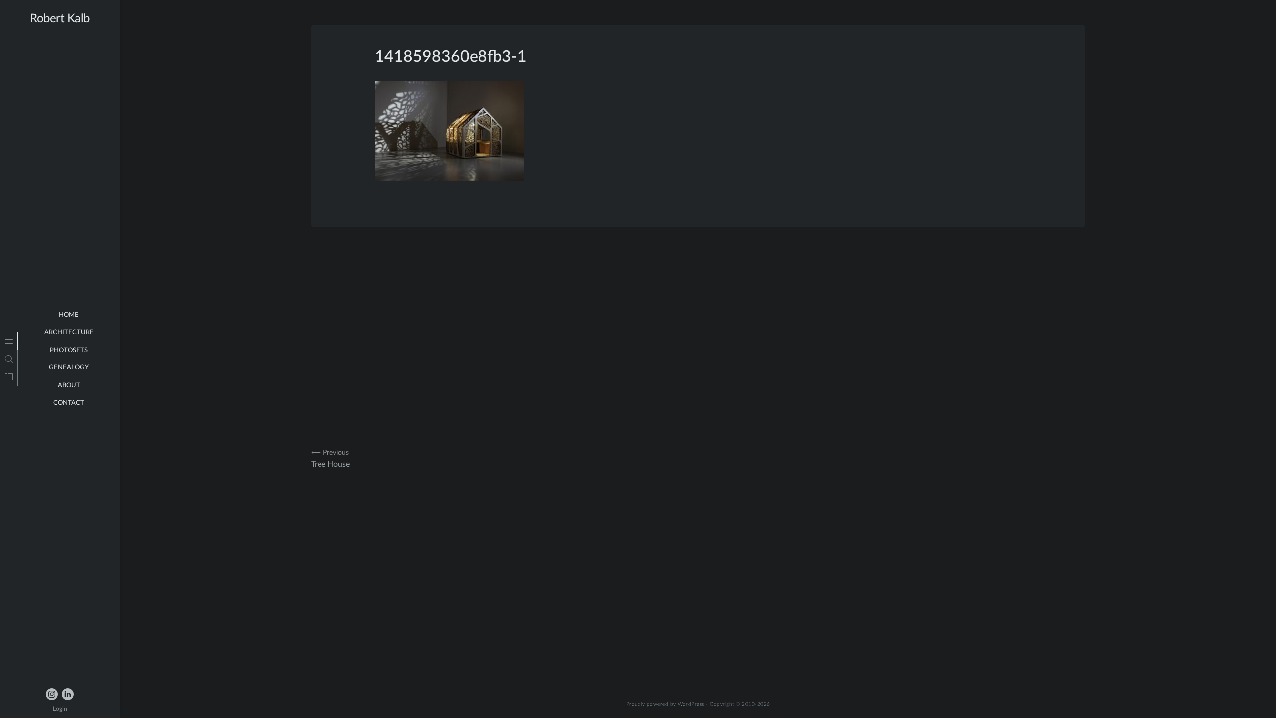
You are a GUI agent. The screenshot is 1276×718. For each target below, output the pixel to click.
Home (69, 315)
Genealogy (69, 367)
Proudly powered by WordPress (665, 704)
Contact (68, 403)
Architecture (69, 332)
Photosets (69, 350)
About (69, 385)
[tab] (9, 341)
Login (60, 709)
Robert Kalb (60, 19)
